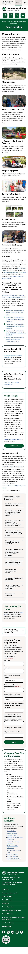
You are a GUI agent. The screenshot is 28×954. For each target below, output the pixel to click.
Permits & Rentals (7, 914)
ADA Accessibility (7, 896)
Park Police (5, 903)
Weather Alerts (6, 926)
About (8, 21)
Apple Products (11, 831)
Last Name (7, 668)
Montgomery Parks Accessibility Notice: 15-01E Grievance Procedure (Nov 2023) (15, 339)
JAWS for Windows (12, 854)
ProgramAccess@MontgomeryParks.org (15, 272)
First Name (7, 660)
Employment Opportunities (10, 893)
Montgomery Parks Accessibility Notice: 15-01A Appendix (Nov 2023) (15, 312)
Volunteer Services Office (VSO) (11, 910)
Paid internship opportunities (13, 439)
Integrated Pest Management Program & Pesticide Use (13, 918)
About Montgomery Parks (18, 21)
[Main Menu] (23, 15)
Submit (14, 742)
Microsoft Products (12, 835)
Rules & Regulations (8, 907)
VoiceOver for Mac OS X (13, 859)
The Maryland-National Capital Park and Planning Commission (7, 3)
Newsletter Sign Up (8, 923)
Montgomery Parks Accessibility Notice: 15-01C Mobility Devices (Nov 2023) (15, 326)
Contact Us (5, 889)
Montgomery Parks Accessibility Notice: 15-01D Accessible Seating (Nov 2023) (15, 333)
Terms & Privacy (6, 900)
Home (4, 21)
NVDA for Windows (12, 856)
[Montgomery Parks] (14, 8)
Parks (17, 2)
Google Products (12, 833)
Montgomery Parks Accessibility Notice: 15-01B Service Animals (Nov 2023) (15, 319)
